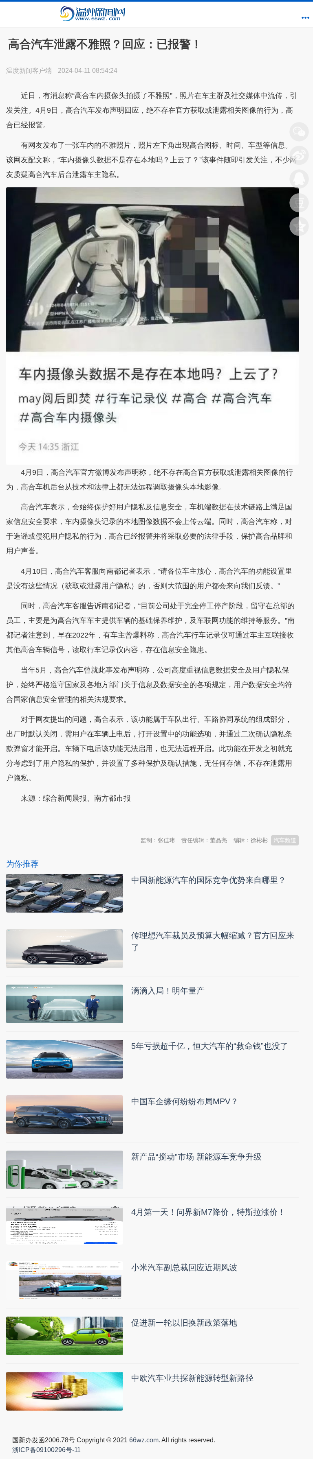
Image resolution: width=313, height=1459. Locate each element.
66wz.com (144, 1440)
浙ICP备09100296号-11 (46, 1449)
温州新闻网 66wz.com (79, 818)
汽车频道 (284, 840)
